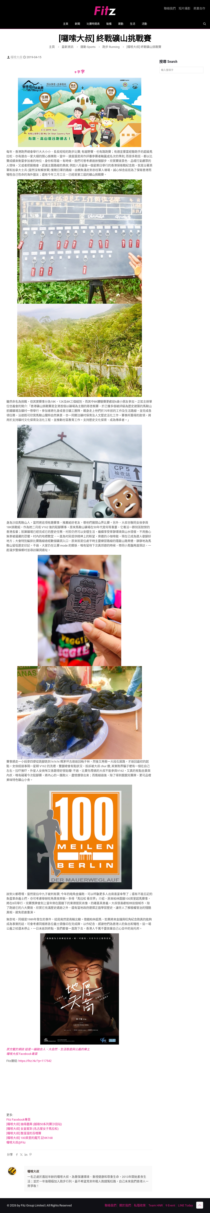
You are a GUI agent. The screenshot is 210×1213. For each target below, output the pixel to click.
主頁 (52, 47)
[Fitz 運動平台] (105, 9)
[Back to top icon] (199, 1205)
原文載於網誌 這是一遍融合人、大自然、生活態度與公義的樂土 (48, 1049)
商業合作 (199, 8)
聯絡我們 (170, 8)
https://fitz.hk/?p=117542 (35, 1061)
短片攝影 (184, 8)
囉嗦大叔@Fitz (16, 1142)
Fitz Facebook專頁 (18, 1119)
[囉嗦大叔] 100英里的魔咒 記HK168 (29, 1138)
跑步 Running (111, 47)
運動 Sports (87, 47)
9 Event (170, 1205)
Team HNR (155, 1205)
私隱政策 (140, 1205)
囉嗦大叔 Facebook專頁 (21, 1054)
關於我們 (125, 1205)
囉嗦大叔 (16, 57)
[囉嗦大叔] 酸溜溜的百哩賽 (23, 1133)
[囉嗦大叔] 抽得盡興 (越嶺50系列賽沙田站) (34, 1124)
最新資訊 (68, 47)
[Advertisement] (79, 1088)
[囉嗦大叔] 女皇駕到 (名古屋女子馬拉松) (32, 1128)
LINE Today (185, 1205)
